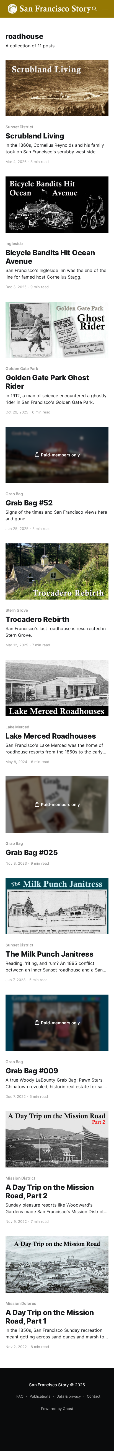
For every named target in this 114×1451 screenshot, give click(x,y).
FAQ (20, 1396)
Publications (40, 1396)
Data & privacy (68, 1396)
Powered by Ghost (57, 1408)
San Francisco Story (49, 1384)
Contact (93, 1396)
